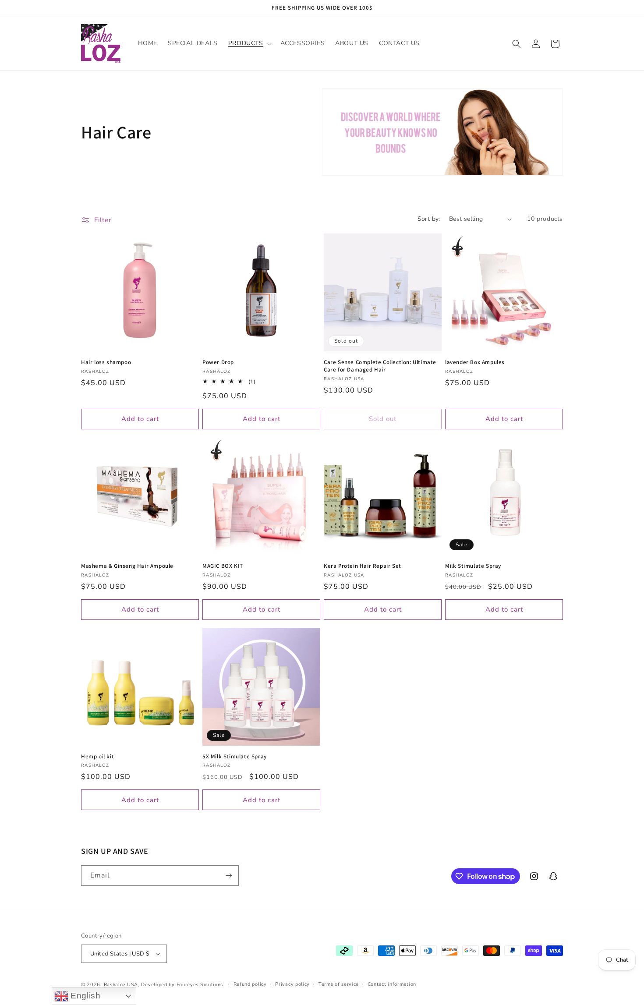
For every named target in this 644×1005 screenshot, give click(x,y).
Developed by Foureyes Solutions (182, 984)
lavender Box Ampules (475, 362)
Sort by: (429, 219)
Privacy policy (292, 984)
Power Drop (218, 362)
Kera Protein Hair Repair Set (362, 566)
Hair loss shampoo (106, 362)
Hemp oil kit (97, 756)
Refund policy (250, 984)
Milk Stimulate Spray (473, 566)
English (84, 995)
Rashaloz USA (121, 984)
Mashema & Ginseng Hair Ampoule (127, 566)
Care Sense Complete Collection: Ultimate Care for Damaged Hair (380, 366)
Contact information (392, 984)
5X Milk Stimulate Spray (234, 756)
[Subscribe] (228, 875)
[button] (249, 43)
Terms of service (338, 984)
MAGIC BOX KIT (222, 566)
